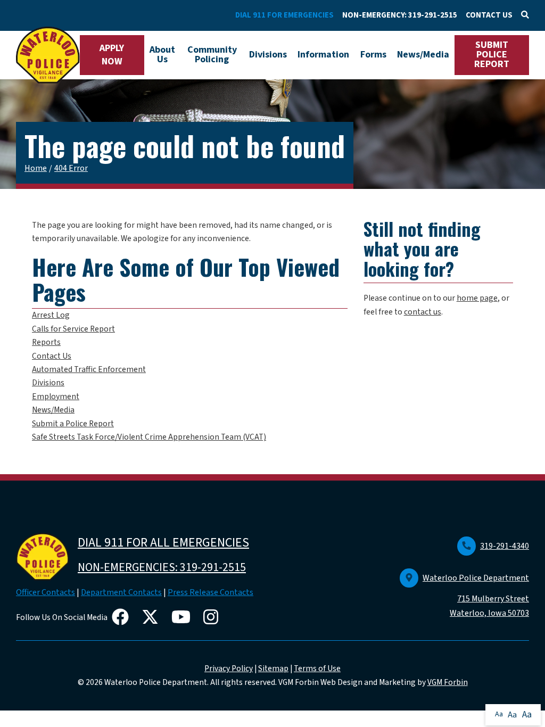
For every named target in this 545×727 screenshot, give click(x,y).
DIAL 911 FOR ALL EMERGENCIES (163, 542)
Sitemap (273, 668)
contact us (422, 312)
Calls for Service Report (73, 329)
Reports (46, 342)
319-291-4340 (504, 546)
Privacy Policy (228, 668)
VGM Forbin (447, 682)
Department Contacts (121, 592)
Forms (373, 54)
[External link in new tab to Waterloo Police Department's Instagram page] (212, 617)
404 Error (71, 168)
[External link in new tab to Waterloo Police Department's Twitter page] (152, 617)
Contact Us (51, 356)
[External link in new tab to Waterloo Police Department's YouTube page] (183, 617)
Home (35, 168)
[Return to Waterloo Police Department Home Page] (48, 55)
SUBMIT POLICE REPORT (491, 54)
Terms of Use (317, 668)
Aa (499, 714)
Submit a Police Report (73, 423)
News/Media (423, 54)
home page (477, 298)
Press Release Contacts (210, 592)
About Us (162, 54)
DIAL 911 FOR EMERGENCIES (284, 15)
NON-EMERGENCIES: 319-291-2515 (162, 567)
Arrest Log (51, 315)
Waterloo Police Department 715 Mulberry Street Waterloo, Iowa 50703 (476, 595)
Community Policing (212, 54)
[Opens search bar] (525, 15)
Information (323, 54)
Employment (55, 396)
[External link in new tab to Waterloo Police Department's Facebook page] (122, 617)
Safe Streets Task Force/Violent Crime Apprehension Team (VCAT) (149, 437)
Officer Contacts (45, 592)
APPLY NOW (112, 55)
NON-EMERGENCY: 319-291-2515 (399, 15)
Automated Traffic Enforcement (89, 369)
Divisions (268, 54)
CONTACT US (489, 15)
